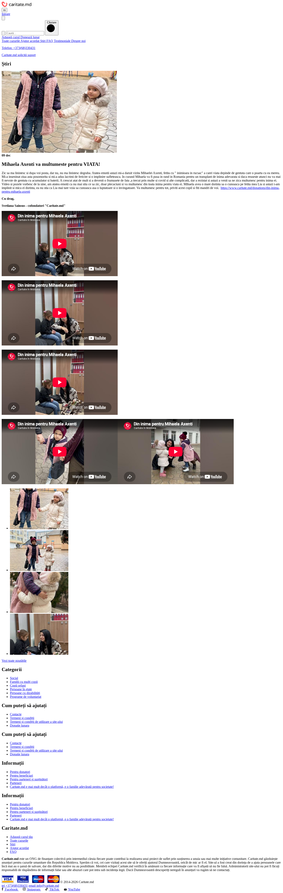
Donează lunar (30, 37)
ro (4, 10)
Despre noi (78, 41)
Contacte (16, 714)
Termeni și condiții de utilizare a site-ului (36, 721)
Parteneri (16, 783)
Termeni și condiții (22, 718)
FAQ (50, 41)
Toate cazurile (11, 41)
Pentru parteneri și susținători (29, 779)
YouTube (74, 889)
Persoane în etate (21, 689)
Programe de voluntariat (25, 696)
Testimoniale (62, 41)
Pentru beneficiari (21, 775)
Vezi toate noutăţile (14, 660)
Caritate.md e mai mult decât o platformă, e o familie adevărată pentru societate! (62, 786)
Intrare (6, 14)
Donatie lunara (19, 725)
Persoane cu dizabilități (25, 693)
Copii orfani (18, 685)
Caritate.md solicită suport (19, 55)
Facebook (11, 889)
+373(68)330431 (15, 885)
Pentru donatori (20, 772)
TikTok (54, 889)
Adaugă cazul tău (21, 837)
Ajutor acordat (30, 41)
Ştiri (43, 41)
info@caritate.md (44, 885)
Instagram (34, 889)
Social (14, 678)
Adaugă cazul (11, 37)
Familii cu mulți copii (24, 682)
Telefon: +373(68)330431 (18, 48)
